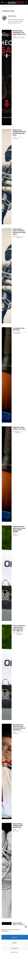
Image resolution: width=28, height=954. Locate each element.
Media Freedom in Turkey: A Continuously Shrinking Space (19, 924)
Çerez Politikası (14, 952)
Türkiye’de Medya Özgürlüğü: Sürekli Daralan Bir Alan (18, 825)
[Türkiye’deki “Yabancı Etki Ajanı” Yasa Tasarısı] (7, 474)
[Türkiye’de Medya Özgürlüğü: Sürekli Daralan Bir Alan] (7, 870)
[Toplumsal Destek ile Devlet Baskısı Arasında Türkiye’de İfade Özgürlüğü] (7, 573)
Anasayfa (3, 6)
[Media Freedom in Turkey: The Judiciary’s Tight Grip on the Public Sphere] (7, 275)
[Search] (26, 2)
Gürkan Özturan (12, 16)
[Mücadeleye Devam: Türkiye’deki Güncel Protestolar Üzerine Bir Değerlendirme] (7, 771)
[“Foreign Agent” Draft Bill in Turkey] (7, 375)
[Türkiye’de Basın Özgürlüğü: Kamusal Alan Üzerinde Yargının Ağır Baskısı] (7, 176)
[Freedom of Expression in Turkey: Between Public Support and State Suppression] (7, 672)
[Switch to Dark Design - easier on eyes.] (5, 2)
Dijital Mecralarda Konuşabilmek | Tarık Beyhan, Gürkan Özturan (19, 32)
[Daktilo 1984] (16, 2)
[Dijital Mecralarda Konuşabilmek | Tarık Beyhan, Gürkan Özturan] (7, 77)
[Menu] (2, 2)
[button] (26, 926)
